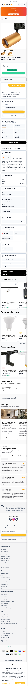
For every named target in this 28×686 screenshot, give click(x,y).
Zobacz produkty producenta (17, 158)
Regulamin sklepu (4, 565)
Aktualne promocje (4, 584)
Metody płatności (4, 551)
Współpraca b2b (4, 586)
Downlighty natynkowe (5, 599)
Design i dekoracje (4, 616)
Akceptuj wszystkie (20, 683)
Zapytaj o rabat (13, 73)
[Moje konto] (22, 4)
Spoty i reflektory (4, 596)
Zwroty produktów (4, 554)
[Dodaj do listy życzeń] (24, 24)
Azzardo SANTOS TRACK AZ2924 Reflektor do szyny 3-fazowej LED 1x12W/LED (9, 371)
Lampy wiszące (4, 594)
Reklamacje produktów (5, 556)
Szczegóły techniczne (13, 142)
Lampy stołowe (4, 605)
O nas (2, 575)
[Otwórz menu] (2, 4)
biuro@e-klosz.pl (6, 635)
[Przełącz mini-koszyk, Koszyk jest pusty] (24, 4)
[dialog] (13, 674)
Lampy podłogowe (4, 603)
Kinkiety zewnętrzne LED (6, 609)
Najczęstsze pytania (5, 560)
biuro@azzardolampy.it (8, 206)
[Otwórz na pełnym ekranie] (14, 36)
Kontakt (4, 631)
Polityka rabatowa (4, 582)
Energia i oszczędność (5, 619)
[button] (14, 79)
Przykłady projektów (5, 625)
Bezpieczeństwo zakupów (6, 579)
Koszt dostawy (3, 549)
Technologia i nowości (5, 621)
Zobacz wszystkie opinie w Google (13, 455)
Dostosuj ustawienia (6, 683)
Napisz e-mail (13, 115)
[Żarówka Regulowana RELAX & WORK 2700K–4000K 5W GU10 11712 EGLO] (9, 323)
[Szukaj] (19, 4)
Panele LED (3, 598)
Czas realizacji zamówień (6, 564)
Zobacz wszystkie (23, 343)
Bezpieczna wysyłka (5, 553)
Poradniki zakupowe (5, 617)
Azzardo (4, 127)
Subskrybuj (13, 535)
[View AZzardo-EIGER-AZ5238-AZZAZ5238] (4, 53)
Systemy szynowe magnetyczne (7, 601)
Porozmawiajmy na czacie (8, 633)
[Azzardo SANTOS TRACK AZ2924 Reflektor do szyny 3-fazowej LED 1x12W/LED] (9, 358)
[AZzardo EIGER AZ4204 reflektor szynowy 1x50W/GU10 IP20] (9, 290)
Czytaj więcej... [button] (17, 92)
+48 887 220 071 (6, 637)
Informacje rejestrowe (5, 573)
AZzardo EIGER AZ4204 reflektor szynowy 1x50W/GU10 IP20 (8, 303)
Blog (1, 588)
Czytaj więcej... (20, 69)
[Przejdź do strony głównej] (8, 4)
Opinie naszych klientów (5, 577)
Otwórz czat (13, 112)
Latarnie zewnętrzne (5, 607)
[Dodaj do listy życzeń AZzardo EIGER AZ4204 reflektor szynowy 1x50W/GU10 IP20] (15, 284)
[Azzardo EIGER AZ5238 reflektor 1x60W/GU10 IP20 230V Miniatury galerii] (7, 53)
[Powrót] (2, 18)
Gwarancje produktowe (5, 558)
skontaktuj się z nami (18, 510)
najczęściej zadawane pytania (14, 507)
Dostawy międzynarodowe (6, 562)
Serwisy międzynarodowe (6, 581)
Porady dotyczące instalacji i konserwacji (9, 623)
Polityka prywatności (11, 539)
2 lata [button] (22, 222)
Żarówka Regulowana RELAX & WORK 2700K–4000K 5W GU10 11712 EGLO (8, 337)
